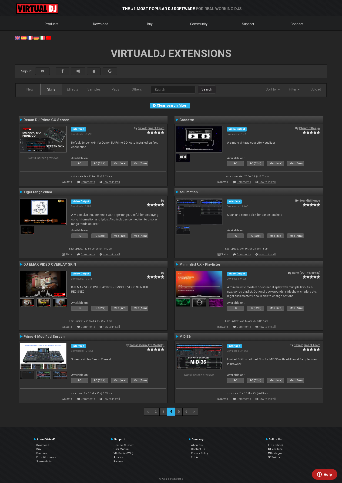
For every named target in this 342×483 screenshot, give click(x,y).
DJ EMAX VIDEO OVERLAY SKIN (49, 264)
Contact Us (198, 449)
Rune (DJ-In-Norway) (306, 272)
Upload (316, 89)
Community (199, 24)
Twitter (275, 457)
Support (248, 24)
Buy (150, 24)
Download (100, 24)
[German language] (36, 37)
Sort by (272, 89)
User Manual (121, 449)
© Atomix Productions (171, 478)
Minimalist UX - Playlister (199, 264)
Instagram (277, 453)
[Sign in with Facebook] (62, 71)
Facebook (276, 445)
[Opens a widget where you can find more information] (324, 475)
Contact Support (124, 445)
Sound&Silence (309, 200)
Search (206, 89)
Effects (72, 89)
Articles (118, 457)
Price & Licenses (46, 457)
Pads (115, 89)
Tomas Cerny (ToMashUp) (146, 345)
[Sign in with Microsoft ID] (78, 71)
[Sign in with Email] (42, 71)
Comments (88, 182)
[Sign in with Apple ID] (94, 71)
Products (51, 24)
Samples (94, 89)
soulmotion (188, 192)
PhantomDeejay (309, 128)
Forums (118, 461)
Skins (51, 89)
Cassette (186, 120)
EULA (194, 457)
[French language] (30, 37)
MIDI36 (185, 336)
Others (137, 89)
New (30, 89)
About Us (197, 445)
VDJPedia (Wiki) (123, 453)
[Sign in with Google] (110, 71)
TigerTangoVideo (37, 192)
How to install (111, 182)
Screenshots (44, 461)
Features (41, 453)
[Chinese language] (48, 37)
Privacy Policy (199, 453)
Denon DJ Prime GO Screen (46, 120)
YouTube (276, 449)
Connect (297, 24)
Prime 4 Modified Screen (44, 336)
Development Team (151, 128)
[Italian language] (42, 37)
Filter (293, 89)
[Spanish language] (23, 37)
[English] (17, 37)
